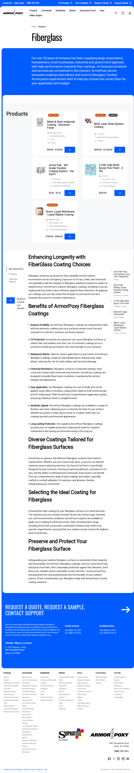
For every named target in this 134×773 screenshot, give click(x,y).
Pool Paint (7, 689)
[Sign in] (130, 13)
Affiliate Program (101, 677)
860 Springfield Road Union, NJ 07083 (119, 744)
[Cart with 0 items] (123, 13)
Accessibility (118, 697)
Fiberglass (44, 689)
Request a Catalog (83, 686)
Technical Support (13, 280)
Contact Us (7, 3)
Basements (44, 677)
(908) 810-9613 (109, 630)
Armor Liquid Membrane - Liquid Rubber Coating (60, 213)
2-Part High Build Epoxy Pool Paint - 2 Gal (111, 168)
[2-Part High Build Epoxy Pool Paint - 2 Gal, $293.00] (90, 180)
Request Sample (122, 3)
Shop (102, 10)
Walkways (62, 709)
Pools (42, 691)
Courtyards (63, 686)
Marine (24, 738)
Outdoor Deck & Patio (11, 697)
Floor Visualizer (82, 3)
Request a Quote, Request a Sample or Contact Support (23, 769)
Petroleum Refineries (29, 740)
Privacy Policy (119, 683)
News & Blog (81, 694)
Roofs (42, 694)
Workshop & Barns (46, 700)
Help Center (19, 3)
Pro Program (64, 3)
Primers (6, 677)
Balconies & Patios (65, 683)
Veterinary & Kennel (29, 749)
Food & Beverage (28, 709)
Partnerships (101, 673)
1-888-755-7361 (33, 3)
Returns (116, 680)
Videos (79, 700)
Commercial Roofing (29, 694)
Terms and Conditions (121, 689)
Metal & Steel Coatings (11, 712)
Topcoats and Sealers (11, 686)
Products (13, 274)
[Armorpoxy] (109, 733)
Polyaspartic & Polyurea (12, 683)
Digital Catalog (82, 683)
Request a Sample (83, 680)
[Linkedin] (123, 758)
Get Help (117, 673)
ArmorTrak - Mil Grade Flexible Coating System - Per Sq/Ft (61, 170)
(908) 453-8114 (109, 633)
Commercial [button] (46, 10)
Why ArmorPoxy (16, 269)
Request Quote (82, 677)
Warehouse (26, 752)
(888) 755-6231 (75, 633)
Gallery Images (35, 15)
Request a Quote (101, 3)
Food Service (26, 712)
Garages (43, 683)
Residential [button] (60, 10)
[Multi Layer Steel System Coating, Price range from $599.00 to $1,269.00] (88, 135)
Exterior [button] (72, 10)
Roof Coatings (9, 694)
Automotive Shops (28, 689)
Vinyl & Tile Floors (46, 697)
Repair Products (9, 706)
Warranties (118, 686)
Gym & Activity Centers (30, 726)
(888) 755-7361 (75, 630)
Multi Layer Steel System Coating (109, 125)
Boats (61, 680)
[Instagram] (118, 758)
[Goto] (125, 609)
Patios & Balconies (47, 686)
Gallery (79, 697)
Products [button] (33, 10)
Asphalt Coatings (10, 691)
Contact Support (119, 677)
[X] (114, 758)
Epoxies (6, 680)
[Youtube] (127, 758)
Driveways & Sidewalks (48, 680)
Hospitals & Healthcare (30, 729)
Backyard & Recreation (67, 677)
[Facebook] (109, 758)
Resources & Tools (88, 10)
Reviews (80, 709)
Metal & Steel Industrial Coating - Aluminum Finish (61, 124)
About (79, 673)
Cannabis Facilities (28, 691)
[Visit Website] (71, 733)
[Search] (116, 13)
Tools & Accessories (11, 709)
